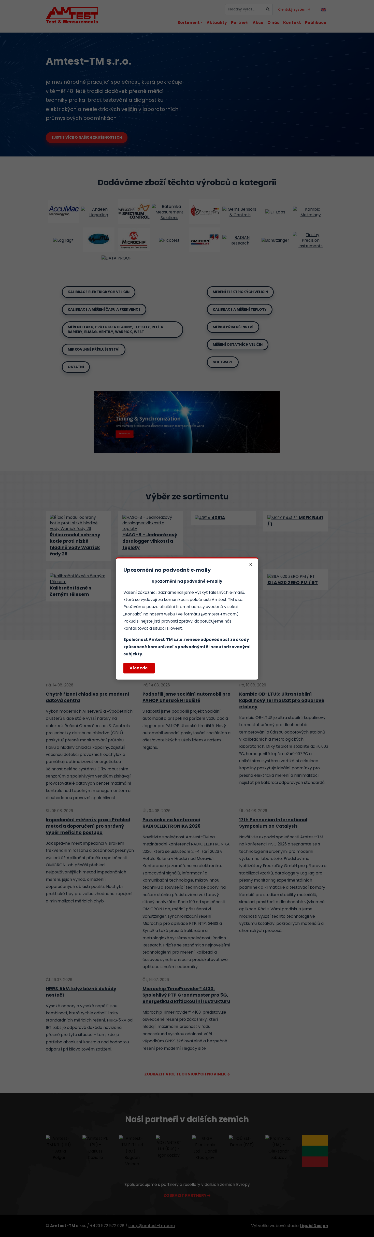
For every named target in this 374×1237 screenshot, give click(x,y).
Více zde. (139, 668)
